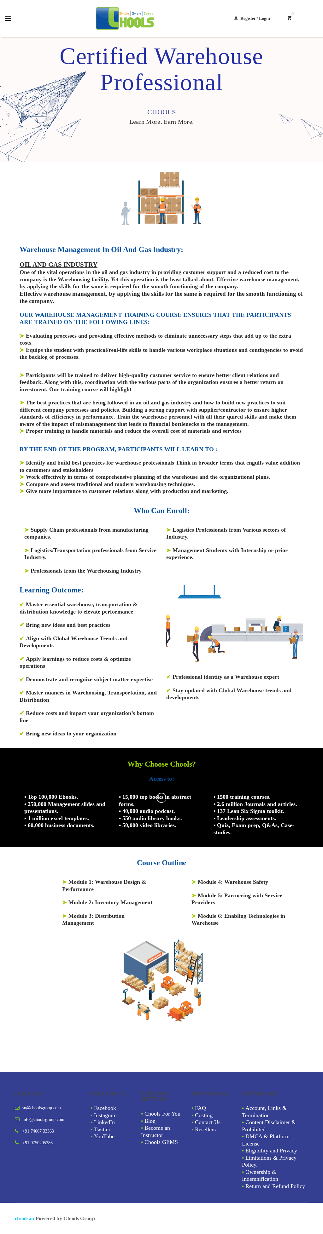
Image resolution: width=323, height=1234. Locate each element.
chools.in (24, 1218)
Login (264, 18)
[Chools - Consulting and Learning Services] (125, 18)
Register (248, 18)
